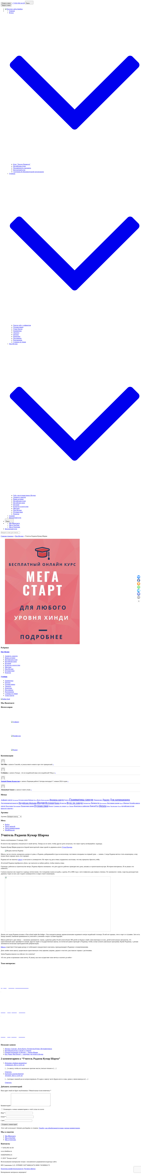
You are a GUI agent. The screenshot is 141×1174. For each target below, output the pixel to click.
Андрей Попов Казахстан (10, 781)
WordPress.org (10, 830)
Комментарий (6, 1105)
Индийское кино (11, 661)
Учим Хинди (9, 695)
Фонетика (8, 688)
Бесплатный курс (11, 529)
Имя (3, 1113)
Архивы (4, 816)
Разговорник (9, 692)
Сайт (2, 1120)
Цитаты (7, 682)
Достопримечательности (9, 803)
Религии (8, 673)
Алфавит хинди (6, 800)
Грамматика (9, 681)
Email (3, 1117)
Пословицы (9, 690)
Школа (3, 947)
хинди (9, 808)
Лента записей (10, 826)
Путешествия (9, 671)
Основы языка (10, 684)
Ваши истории (10, 658)
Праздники (9, 806)
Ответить (8, 1072)
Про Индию (5, 652)
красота (4, 808)
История (8, 663)
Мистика (8, 667)
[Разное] (23, 745)
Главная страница (7, 536)
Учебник (4, 677)
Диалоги (8, 686)
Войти (7, 824)
